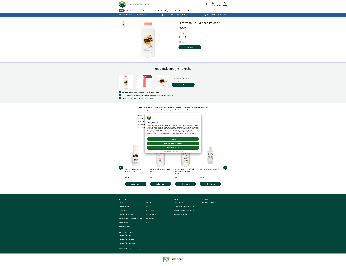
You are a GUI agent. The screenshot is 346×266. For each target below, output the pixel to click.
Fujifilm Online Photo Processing (184, 206)
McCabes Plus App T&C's (126, 239)
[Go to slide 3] (175, 190)
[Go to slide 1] (123, 24)
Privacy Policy (123, 210)
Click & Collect (150, 210)
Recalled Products (124, 226)
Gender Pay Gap (123, 222)
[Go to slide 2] (172, 190)
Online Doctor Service (180, 214)
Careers (121, 202)
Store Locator (150, 218)
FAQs (147, 222)
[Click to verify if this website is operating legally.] (166, 259)
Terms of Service (124, 206)
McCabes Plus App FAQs (126, 235)
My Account (150, 214)
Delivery (149, 202)
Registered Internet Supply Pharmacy (130, 218)
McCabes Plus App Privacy (127, 243)
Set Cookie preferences (126, 214)
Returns (148, 206)
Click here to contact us (209, 202)
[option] (148, 39)
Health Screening (179, 202)
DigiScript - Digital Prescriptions (184, 210)
